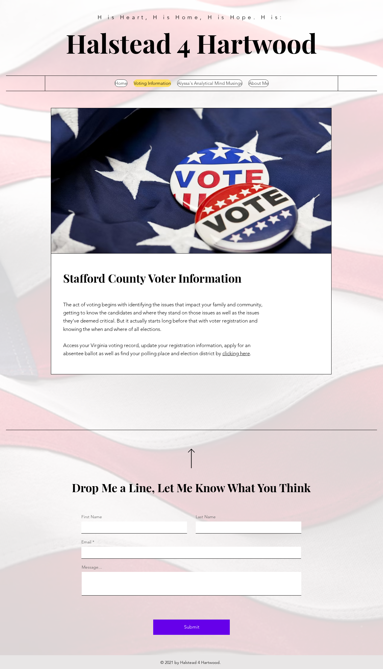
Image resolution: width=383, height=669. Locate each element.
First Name (91, 517)
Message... (92, 567)
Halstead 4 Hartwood (191, 42)
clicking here (236, 353)
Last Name (206, 517)
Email (86, 542)
